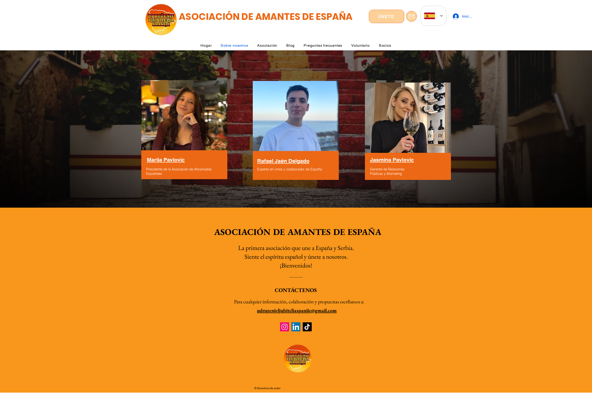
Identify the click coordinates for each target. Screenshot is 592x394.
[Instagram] (284, 326)
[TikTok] (307, 326)
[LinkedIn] (295, 326)
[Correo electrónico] (411, 16)
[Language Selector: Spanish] (433, 16)
